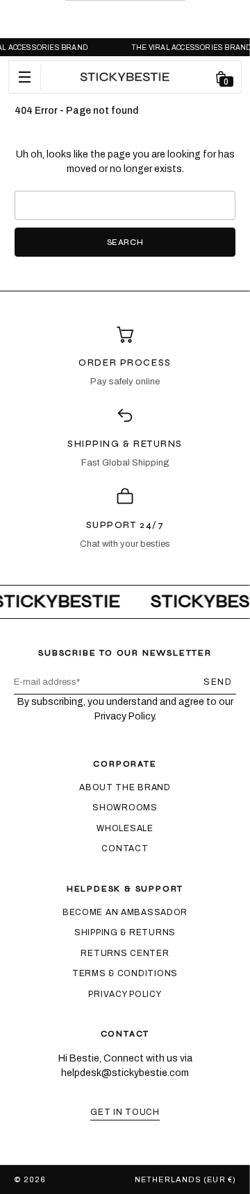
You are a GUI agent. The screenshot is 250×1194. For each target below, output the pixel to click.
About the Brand (125, 787)
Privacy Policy (124, 994)
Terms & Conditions (125, 973)
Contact (124, 848)
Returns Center (125, 953)
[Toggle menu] (25, 77)
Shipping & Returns (125, 932)
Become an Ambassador (125, 912)
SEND (217, 682)
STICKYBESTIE (81, 1179)
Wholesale (125, 828)
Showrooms (124, 807)
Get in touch (125, 1112)
